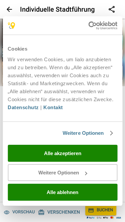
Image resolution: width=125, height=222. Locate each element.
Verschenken (63, 212)
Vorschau (23, 211)
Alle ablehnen (62, 192)
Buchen (105, 209)
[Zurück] (8, 9)
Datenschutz (23, 107)
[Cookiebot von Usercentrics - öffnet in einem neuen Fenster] (89, 25)
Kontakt (53, 107)
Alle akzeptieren (62, 153)
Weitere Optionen (83, 133)
